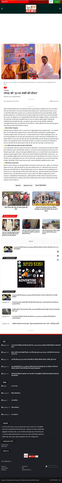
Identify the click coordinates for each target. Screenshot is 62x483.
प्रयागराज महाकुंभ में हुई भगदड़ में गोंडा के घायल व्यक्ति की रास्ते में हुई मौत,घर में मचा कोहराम (10, 233)
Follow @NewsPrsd (6, 461)
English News (4, 444)
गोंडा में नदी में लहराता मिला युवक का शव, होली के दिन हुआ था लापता (51, 232)
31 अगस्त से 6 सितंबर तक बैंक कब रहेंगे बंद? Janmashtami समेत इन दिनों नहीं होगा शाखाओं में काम (23, 434)
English (57, 2)
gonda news (28, 185)
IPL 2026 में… (14, 414)
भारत (10, 82)
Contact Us (25, 466)
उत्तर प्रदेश (14, 82)
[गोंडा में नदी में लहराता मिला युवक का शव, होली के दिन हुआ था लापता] (51, 224)
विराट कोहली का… (16, 393)
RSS (23, 468)
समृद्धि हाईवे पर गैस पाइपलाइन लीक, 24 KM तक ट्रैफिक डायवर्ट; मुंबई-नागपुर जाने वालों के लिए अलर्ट (22, 431)
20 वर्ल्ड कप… (14, 400)
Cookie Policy (4, 468)
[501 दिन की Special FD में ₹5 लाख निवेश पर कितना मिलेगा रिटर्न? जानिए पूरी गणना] (5, 362)
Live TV (4, 1)
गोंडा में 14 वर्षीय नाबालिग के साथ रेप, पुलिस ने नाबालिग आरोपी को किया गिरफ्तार (31, 232)
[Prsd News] (31, 9)
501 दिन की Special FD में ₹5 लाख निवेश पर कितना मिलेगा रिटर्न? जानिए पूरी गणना (33, 359)
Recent (31, 241)
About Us (3, 466)
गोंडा (18, 82)
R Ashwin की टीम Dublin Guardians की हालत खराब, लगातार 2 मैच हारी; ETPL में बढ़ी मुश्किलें (22, 426)
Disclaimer (3, 469)
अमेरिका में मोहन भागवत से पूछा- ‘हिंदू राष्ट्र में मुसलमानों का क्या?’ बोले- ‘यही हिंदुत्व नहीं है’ (35, 323)
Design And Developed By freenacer (10, 480)
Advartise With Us (26, 469)
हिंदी (51, 2)
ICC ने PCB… (14, 386)
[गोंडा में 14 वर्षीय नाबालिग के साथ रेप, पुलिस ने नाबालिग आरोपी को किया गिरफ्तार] (31, 224)
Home (6, 82)
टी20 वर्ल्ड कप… (15, 407)
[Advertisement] (31, 29)
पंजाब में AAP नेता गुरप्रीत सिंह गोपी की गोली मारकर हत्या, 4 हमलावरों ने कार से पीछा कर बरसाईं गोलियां (23, 429)
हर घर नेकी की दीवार (41, 185)
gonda (19, 185)
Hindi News (4, 446)
